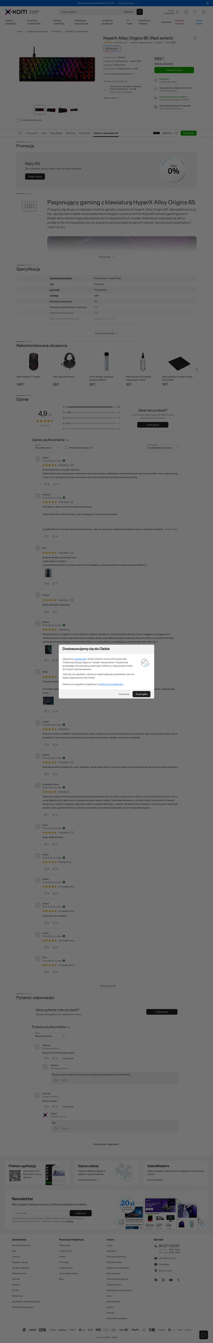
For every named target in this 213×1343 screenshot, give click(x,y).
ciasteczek (80, 658)
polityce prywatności (111, 684)
